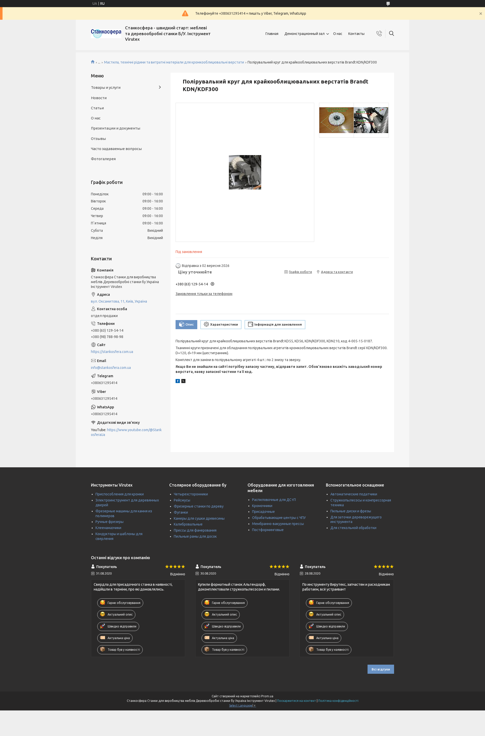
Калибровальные (188, 524)
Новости (99, 98)
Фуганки (181, 512)
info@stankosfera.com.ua (111, 368)
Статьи (97, 108)
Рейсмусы (182, 500)
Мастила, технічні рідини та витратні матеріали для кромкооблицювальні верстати (174, 62)
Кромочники (262, 506)
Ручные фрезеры (109, 522)
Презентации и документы (115, 128)
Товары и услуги (105, 87)
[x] (183, 382)
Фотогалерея (103, 159)
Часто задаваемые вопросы (116, 148)
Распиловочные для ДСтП (274, 500)
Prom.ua (267, 696)
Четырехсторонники (191, 494)
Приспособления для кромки (119, 494)
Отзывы (98, 138)
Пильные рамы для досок (195, 536)
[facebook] (178, 382)
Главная (271, 34)
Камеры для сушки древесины (199, 518)
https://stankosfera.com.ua (112, 352)
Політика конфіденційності (338, 700)
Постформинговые (268, 530)
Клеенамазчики (108, 528)
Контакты (356, 34)
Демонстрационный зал (304, 34)
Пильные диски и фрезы (350, 511)
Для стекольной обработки (353, 528)
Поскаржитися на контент (296, 700)
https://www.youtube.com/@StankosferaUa (126, 432)
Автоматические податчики (353, 494)
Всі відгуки (381, 669)
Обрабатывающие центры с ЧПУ (279, 518)
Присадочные (263, 512)
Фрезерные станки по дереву (199, 506)
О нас (337, 34)
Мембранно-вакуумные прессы (278, 524)
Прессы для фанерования (195, 530)
